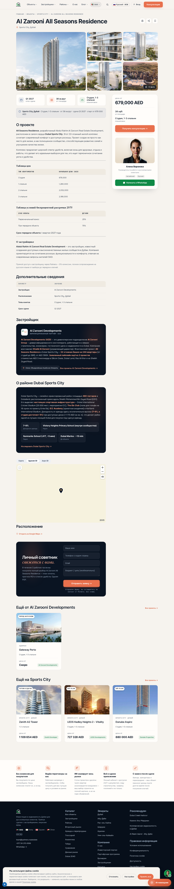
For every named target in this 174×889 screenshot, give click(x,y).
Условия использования (140, 845)
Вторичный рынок (73, 827)
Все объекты (70, 814)
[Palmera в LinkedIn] (21, 834)
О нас (75, 4)
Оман (52, 830)
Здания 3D (32, 461)
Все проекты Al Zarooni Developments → (79, 368)
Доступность (135, 861)
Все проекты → (151, 608)
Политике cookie (29, 882)
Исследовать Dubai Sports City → (36, 446)
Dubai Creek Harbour (138, 815)
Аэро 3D (45, 461)
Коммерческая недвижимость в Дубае (143, 827)
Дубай (100, 814)
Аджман (101, 831)
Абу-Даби (102, 818)
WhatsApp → (21, 847)
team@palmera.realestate (26, 840)
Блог (84, 4)
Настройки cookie (137, 866)
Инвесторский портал (107, 850)
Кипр (31, 830)
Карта (21, 461)
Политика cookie (137, 856)
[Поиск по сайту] (107, 4)
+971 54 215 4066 (23, 843)
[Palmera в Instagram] (17, 834)
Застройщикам (104, 862)
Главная (20, 14)
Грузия (41, 830)
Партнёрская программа (109, 854)
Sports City (42, 14)
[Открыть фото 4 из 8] (104, 76)
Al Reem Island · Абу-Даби (141, 834)
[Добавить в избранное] (155, 21)
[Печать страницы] (142, 21)
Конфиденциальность (139, 850)
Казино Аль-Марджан (139, 820)
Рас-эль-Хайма (104, 823)
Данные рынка (71, 852)
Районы (63, 4)
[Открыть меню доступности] (4, 884)
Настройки (129, 877)
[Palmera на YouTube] (19, 834)
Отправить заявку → (81, 583)
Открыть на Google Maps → (30, 534)
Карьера (101, 867)
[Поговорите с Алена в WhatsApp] (167, 873)
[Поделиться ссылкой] (148, 21)
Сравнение (70, 848)
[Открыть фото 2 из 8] (104, 46)
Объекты (31, 4)
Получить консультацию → (135, 128)
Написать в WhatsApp (136, 182)
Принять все (145, 877)
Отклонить (113, 877)
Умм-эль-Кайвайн (105, 835)
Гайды (68, 844)
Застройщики (47, 4)
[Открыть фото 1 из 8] (51, 61)
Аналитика (70, 839)
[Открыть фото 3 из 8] (140, 46)
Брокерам (102, 858)
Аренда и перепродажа (75, 831)
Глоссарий (70, 835)
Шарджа (101, 827)
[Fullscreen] (19, 467)
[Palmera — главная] (18, 4)
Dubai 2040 (70, 856)
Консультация (153, 4)
